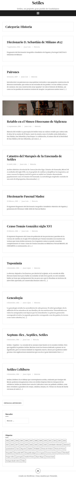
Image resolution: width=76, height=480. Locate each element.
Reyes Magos (40, 457)
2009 (40, 441)
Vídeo (23, 461)
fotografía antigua (30, 453)
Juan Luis (27, 47)
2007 (31, 441)
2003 (12, 441)
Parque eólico (10, 457)
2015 (7, 445)
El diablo (37, 449)
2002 (7, 441)
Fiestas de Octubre (47, 449)
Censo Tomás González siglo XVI (29, 226)
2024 (40, 445)
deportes (23, 449)
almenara (67, 445)
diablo (30, 449)
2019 (26, 445)
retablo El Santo (29, 457)
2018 (21, 445)
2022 (31, 445)
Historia (37, 47)
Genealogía (15, 298)
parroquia (19, 457)
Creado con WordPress (26, 476)
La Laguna (41, 453)
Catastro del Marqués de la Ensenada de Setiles (34, 157)
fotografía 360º (18, 453)
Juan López (27, 268)
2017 (17, 445)
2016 (12, 445)
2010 (45, 441)
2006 (26, 441)
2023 (36, 445)
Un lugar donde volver (13, 461)
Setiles (38, 2)
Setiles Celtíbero (18, 369)
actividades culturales (55, 445)
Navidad (66, 453)
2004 (17, 441)
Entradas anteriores (12, 403)
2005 (21, 441)
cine (17, 449)
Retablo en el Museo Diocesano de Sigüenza (37, 121)
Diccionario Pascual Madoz (25, 196)
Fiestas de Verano (60, 449)
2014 (64, 441)
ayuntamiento (10, 449)
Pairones (13, 72)
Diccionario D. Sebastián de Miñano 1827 (35, 42)
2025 (45, 445)
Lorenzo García (51, 453)
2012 (55, 441)
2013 (59, 441)
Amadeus (43, 476)
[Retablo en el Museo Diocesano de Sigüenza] (38, 111)
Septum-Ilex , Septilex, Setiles (27, 335)
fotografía (9, 453)
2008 (36, 441)
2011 (50, 441)
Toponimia (14, 263)
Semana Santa (50, 457)
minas (59, 453)
